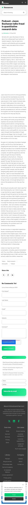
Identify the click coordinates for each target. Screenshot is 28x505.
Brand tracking (20, 431)
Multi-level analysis (20, 449)
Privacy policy (7, 478)
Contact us (20, 464)
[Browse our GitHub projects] (18, 421)
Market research (11, 261)
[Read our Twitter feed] (9, 421)
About (20, 461)
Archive (4, 384)
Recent (4, 357)
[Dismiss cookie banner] (23, 485)
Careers (20, 458)
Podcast (13, 263)
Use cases (20, 427)
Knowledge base (7, 464)
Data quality (5, 263)
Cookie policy (7, 480)
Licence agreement (7, 475)
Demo (7, 442)
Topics (4, 380)
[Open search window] (22, 2)
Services (7, 437)
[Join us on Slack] (14, 421)
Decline (14, 498)
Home (7, 431)
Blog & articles (7, 461)
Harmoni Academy (7, 467)
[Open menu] (25, 2)
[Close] (26, 484)
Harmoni (7, 434)
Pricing (7, 439)
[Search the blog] (23, 12)
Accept (14, 494)
